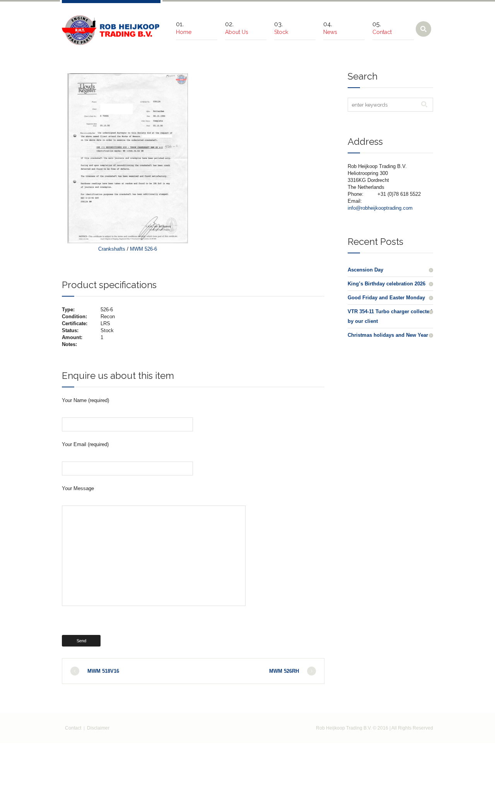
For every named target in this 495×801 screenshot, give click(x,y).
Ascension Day (365, 270)
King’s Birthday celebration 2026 (386, 284)
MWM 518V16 (103, 671)
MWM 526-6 (143, 249)
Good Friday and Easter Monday (386, 297)
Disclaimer (98, 728)
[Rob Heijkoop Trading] (111, 30)
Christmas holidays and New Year (388, 335)
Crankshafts (111, 249)
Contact (73, 728)
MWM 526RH (284, 671)
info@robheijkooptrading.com (380, 208)
